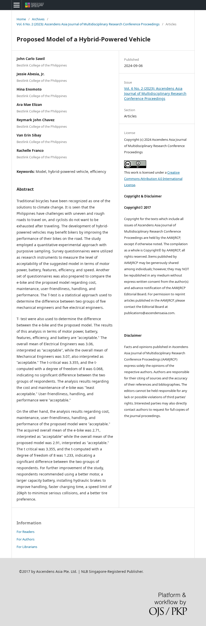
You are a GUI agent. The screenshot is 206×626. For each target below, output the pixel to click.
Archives (38, 19)
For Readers (25, 531)
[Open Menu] (17, 5)
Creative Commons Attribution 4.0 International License (153, 178)
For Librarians (27, 546)
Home (21, 19)
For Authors (25, 539)
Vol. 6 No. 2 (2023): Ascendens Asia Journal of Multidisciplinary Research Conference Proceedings (88, 24)
